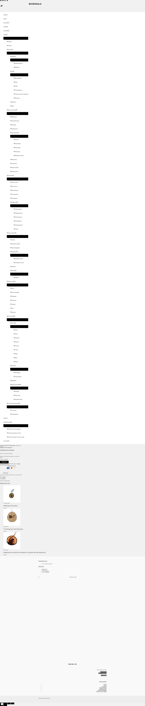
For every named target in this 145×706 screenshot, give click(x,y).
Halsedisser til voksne (19, 262)
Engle (16, 86)
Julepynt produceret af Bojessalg (21, 94)
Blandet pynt (14, 116)
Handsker (14, 266)
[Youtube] (3, 0)
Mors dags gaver (15, 190)
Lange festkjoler (18, 376)
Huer (13, 308)
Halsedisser (14, 251)
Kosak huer (14, 300)
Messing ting (14, 159)
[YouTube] (72, 664)
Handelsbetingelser (102, 689)
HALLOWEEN (6, 22)
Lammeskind (14, 163)
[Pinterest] (7, 0)
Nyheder (10, 41)
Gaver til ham (14, 186)
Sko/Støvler (14, 380)
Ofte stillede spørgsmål (101, 690)
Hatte (13, 288)
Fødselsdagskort (18, 209)
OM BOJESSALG (6, 422)
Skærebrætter (18, 143)
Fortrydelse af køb (102, 688)
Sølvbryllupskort (18, 221)
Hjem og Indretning (12, 110)
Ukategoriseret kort (19, 213)
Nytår (13, 106)
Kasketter (13, 304)
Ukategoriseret (15, 128)
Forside (1, 445)
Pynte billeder (18, 147)
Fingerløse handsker (16, 243)
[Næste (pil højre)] (5, 705)
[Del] (9, 703)
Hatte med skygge (15, 292)
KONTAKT (5, 418)
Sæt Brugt (17, 391)
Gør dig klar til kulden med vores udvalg (16, 437)
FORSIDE (5, 14)
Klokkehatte (14, 296)
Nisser (16, 82)
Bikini (16, 357)
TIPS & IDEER (6, 441)
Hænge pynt (17, 151)
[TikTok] (5, 0)
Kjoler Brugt (17, 395)
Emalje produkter (15, 167)
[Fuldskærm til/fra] (5, 703)
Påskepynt (17, 67)
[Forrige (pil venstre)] (1, 705)
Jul (12, 71)
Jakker (16, 361)
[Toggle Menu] (15, 38)
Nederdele (17, 337)
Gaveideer (10, 175)
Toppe (16, 353)
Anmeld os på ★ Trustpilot (101, 691)
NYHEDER (5, 26)
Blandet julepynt (18, 78)
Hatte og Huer (11, 281)
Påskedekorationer (19, 63)
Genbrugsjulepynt (18, 90)
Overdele (17, 341)
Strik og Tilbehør (11, 233)
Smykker (17, 277)
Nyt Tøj (13, 323)
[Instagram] (2, 0)
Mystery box (17, 98)
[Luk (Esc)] (12, 703)
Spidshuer (14, 312)
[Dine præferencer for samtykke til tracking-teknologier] (2, 704)
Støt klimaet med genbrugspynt (14, 429)
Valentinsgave (14, 198)
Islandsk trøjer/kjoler (16, 247)
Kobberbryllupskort (19, 225)
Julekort (16, 229)
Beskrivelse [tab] (5, 472)
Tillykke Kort (14, 202)
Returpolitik (104, 686)
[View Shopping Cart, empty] (1, 6)
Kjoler (13, 365)
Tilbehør (13, 270)
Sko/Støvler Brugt (18, 399)
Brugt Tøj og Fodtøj (15, 384)
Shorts (16, 333)
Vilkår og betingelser (103, 673)
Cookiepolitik (104, 675)
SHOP (4, 34)
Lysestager (14, 124)
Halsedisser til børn (19, 258)
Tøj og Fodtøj (11, 316)
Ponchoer (17, 345)
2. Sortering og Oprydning (13, 403)
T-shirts (16, 349)
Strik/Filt (13, 239)
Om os (105, 685)
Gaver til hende (15, 182)
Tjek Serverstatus (102, 687)
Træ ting (16, 139)
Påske (13, 56)
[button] (6, 35)
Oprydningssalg (15, 414)
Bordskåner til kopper (19, 155)
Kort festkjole (17, 372)
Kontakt (104, 684)
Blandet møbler (15, 171)
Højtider (9, 49)
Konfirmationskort (18, 217)
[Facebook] (0, 0)
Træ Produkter (14, 132)
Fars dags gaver (15, 194)
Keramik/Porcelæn (15, 120)
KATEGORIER (6, 30)
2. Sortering (14, 410)
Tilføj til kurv (4, 462)
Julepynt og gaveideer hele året (14, 433)
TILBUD (5, 18)
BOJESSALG (35, 4)
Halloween (14, 102)
